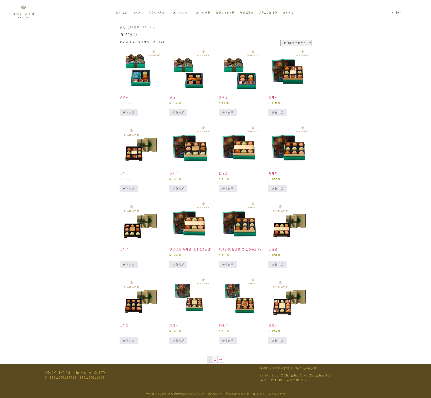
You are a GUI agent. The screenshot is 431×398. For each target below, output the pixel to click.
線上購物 (134, 27)
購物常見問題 (276, 393)
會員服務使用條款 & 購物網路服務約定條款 (175, 393)
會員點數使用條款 (237, 393)
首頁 (122, 27)
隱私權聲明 (214, 393)
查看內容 (129, 112)
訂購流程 (258, 393)
